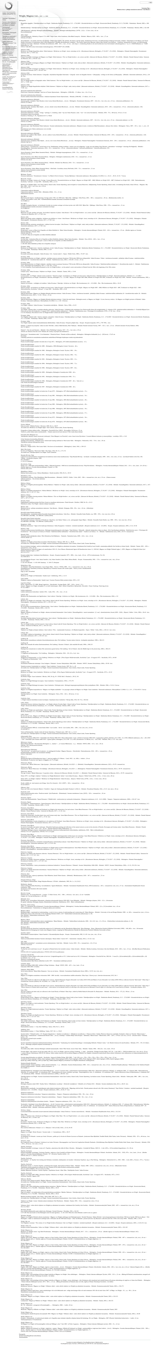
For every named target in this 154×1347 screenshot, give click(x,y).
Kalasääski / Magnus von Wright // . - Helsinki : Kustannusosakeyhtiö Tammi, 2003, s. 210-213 (69, 1296)
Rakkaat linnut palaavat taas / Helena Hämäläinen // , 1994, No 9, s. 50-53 (46, 473)
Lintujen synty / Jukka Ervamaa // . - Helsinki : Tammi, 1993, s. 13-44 (48, 271)
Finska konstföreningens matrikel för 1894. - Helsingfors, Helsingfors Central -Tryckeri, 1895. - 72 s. (49, 363)
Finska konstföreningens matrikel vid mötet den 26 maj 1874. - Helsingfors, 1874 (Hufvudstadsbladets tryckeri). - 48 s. (54, 421)
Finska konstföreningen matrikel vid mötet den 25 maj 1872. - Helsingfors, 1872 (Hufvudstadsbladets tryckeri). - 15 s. (54, 341)
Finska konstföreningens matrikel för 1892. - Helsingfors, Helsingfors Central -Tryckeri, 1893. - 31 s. (49, 359)
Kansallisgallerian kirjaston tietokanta (7, 88)
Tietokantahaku (23, 1337)
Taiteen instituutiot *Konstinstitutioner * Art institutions (9, 43)
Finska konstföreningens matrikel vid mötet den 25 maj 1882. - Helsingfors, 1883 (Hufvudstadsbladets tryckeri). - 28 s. (54, 400)
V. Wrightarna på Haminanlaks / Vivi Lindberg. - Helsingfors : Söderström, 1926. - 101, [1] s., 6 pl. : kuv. (50, 653)
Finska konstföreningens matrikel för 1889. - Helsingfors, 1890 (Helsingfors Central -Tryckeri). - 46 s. (49, 346)
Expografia (22, 1334)
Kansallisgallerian (87, 1342)
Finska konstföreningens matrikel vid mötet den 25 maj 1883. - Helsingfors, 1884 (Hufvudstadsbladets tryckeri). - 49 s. (54, 404)
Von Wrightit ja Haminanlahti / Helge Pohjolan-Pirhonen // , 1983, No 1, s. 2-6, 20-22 (50, 881)
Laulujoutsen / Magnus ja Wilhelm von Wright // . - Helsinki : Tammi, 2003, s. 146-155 (67, 1300)
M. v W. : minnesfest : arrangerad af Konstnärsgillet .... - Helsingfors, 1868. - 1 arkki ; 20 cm (46, 1305)
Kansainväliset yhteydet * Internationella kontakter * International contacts (9, 48)
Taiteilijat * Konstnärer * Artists (9, 19)
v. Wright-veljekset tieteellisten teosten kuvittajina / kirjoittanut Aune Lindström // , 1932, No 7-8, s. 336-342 (54, 699)
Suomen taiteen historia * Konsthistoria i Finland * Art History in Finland (9, 23)
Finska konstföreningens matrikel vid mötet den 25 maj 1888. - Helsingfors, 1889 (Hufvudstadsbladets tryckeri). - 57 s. (54, 413)
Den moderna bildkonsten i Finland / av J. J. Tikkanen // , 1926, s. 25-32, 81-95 (46, 1127)
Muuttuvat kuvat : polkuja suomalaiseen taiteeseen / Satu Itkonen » (133, 9)
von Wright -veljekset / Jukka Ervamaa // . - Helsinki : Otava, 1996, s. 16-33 (48, 305)
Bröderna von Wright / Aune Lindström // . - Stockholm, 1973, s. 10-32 (66, 672)
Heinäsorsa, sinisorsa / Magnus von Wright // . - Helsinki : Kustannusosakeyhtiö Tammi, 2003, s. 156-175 (72, 1286)
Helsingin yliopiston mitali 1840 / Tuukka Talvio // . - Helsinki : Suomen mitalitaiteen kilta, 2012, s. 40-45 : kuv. (74, 1084)
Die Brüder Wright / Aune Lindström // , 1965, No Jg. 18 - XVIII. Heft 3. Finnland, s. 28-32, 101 (50, 676)
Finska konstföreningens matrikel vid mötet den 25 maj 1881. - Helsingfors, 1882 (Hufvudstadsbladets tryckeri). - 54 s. (54, 395)
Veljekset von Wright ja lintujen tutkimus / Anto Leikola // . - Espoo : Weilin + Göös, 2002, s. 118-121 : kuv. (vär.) (68, 630)
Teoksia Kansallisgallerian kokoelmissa (30, 1335)
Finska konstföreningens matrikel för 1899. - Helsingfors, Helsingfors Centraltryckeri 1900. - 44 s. (48, 372)
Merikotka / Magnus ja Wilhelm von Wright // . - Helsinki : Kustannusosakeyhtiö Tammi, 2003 (69, 1309)
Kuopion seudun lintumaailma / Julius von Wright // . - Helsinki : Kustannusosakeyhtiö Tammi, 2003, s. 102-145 (74, 1227)
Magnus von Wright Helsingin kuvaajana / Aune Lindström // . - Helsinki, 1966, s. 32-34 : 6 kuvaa (70, 685)
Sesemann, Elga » (146, 8)
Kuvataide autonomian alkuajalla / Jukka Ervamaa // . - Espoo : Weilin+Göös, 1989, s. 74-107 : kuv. (54, 254)
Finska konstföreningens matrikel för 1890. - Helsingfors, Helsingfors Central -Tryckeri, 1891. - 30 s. (49, 350)
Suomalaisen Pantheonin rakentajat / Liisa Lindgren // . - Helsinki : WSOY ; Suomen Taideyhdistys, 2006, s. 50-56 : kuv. (67, 663)
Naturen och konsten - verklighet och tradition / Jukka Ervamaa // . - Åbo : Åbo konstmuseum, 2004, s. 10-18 (71, 283)
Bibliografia (22, 20)
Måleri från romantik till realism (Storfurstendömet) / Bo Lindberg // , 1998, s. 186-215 (57, 644)
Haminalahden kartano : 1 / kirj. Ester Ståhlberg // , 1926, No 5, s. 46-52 (42, 1026)
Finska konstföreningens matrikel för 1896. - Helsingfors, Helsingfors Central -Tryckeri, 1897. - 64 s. (49, 368)
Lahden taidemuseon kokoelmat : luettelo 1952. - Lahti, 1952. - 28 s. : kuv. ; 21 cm (44, 592)
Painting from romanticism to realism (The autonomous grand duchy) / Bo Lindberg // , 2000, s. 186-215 (65, 649)
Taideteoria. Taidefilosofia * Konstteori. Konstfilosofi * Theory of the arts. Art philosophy (9, 60)
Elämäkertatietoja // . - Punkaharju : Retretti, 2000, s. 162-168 (85, 27)
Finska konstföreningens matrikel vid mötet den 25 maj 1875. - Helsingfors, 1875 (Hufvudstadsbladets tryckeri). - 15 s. (54, 391)
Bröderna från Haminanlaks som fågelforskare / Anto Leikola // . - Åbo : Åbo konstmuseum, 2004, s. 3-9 (69, 596)
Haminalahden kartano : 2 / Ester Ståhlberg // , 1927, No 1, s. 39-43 (41, 1031)
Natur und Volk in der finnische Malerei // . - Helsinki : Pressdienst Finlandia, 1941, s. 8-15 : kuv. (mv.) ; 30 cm (69, 789)
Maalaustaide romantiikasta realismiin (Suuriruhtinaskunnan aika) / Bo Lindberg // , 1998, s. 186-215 (62, 640)
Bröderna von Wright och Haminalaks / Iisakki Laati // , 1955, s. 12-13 (44, 575)
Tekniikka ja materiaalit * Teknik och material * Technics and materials (9, 38)
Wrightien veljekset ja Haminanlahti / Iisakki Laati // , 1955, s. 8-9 (50, 580)
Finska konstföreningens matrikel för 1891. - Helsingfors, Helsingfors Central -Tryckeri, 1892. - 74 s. (49, 354)
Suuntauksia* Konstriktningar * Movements (7, 29)
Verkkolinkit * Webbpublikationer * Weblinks (8, 83)
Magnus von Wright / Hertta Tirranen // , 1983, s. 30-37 (45, 1132)
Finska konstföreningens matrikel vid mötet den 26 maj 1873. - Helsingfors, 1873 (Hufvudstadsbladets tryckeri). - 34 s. (54, 417)
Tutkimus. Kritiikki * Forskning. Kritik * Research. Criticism (8, 53)
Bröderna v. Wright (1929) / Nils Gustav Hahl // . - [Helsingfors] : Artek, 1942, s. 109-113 (53, 446)
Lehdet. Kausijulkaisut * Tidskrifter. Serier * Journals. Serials (9, 78)
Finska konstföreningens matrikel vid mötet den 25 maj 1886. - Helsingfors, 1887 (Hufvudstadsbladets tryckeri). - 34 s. (54, 408)
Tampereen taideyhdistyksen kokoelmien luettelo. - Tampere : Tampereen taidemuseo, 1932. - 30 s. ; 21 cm (51, 1101)
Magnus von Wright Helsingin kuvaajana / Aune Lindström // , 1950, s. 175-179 (47, 681)
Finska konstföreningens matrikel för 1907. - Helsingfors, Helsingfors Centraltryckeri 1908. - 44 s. (48, 386)
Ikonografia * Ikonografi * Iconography (9, 33)
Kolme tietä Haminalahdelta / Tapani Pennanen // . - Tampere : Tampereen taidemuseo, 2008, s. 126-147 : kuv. (80, 799)
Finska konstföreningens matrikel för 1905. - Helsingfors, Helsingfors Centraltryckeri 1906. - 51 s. (48, 376)
